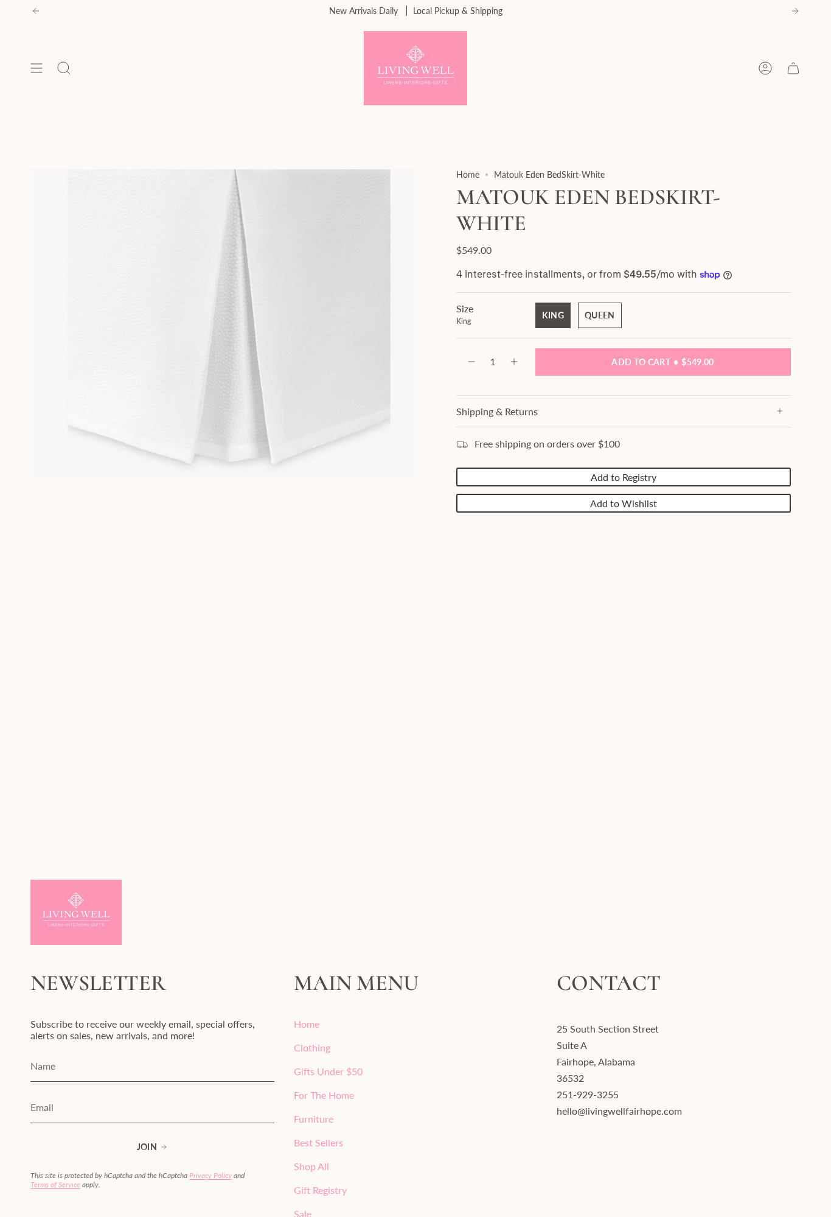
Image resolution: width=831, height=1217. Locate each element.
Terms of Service (55, 1184)
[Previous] (35, 10)
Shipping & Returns (497, 411)
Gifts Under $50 (328, 1071)
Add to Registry (623, 477)
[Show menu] (36, 68)
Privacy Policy (210, 1175)
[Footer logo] (76, 912)
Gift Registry (320, 1190)
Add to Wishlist (623, 503)
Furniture (313, 1118)
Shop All (311, 1166)
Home (467, 174)
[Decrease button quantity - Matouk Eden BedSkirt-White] (470, 362)
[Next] (795, 10)
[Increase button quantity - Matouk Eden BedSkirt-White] (514, 362)
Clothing (312, 1047)
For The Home (324, 1095)
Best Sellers (318, 1142)
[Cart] (793, 68)
